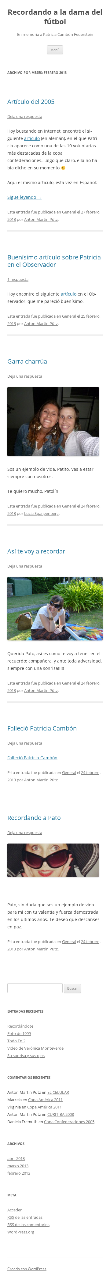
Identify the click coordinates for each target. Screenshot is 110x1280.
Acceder (14, 1210)
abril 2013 (16, 1158)
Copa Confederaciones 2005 (69, 1121)
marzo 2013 (17, 1166)
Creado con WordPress (26, 1268)
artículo (32, 138)
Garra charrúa (27, 361)
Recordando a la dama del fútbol (55, 16)
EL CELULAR (58, 1092)
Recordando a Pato (34, 818)
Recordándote (20, 1026)
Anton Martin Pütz (41, 219)
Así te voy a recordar (36, 551)
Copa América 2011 (45, 1099)
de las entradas (24, 1217)
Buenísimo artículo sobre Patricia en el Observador (54, 261)
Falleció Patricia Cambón (42, 728)
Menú (55, 49)
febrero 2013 (18, 1173)
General (69, 212)
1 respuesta (17, 279)
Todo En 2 (16, 1041)
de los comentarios (28, 1224)
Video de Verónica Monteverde (35, 1048)
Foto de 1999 (19, 1033)
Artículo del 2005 (30, 101)
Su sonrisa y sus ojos (26, 1055)
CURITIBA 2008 (60, 1114)
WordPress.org (20, 1232)
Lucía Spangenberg (41, 513)
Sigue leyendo (24, 197)
